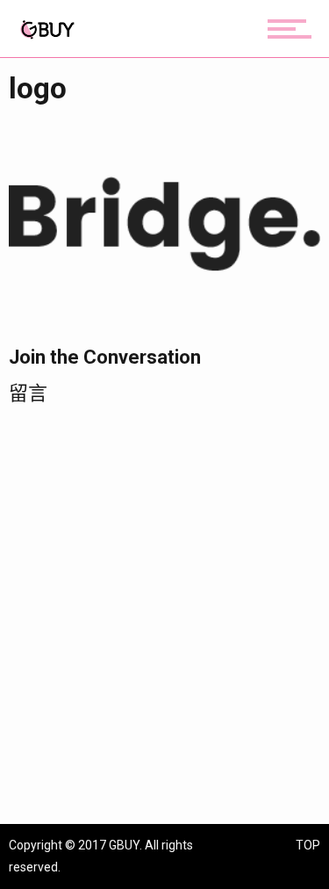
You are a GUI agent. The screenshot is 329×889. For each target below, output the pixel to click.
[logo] (164, 222)
